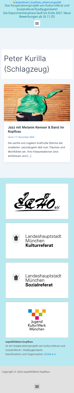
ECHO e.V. (50, 354)
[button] (37, 23)
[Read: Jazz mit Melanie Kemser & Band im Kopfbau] (37, 102)
